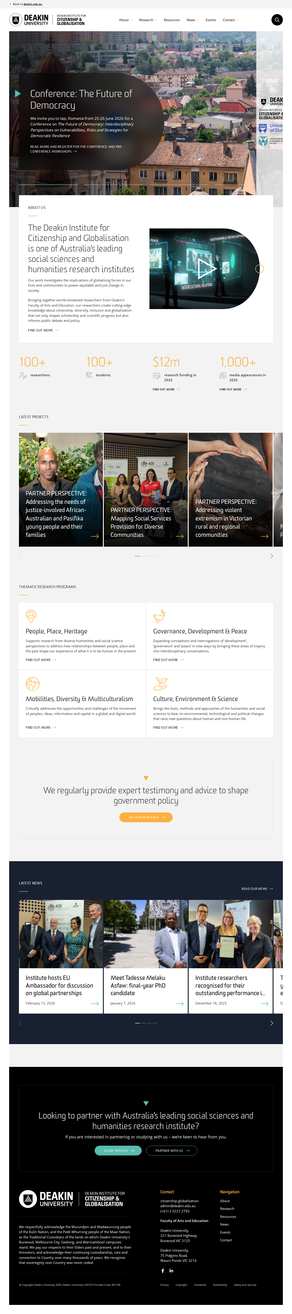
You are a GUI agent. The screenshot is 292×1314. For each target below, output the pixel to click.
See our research (144, 818)
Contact (229, 20)
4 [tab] (154, 556)
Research (146, 20)
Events (211, 20)
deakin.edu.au (32, 4)
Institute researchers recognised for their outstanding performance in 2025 (230, 989)
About (124, 20)
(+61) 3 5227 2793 (175, 1211)
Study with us (116, 1151)
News (191, 20)
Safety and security (245, 1284)
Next (271, 177)
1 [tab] (137, 556)
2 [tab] (143, 556)
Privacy (164, 1284)
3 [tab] (148, 556)
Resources (172, 20)
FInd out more (164, 389)
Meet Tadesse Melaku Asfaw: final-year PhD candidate (138, 986)
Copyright (181, 1284)
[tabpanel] (61, 490)
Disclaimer (200, 1284)
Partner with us (169, 1151)
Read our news (254, 889)
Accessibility (220, 1284)
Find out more (40, 330)
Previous (263, 177)
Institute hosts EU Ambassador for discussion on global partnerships (59, 986)
